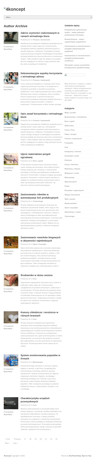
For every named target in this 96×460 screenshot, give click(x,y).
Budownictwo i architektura (76, 117)
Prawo (67, 186)
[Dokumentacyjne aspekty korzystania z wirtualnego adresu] (11, 79)
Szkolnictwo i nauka (73, 212)
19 (36, 439)
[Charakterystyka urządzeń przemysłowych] (11, 404)
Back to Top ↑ (87, 456)
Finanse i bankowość (41, 40)
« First (7, 439)
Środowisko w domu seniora (36, 275)
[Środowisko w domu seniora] (11, 281)
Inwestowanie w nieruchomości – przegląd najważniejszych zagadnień (78, 48)
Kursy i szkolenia (71, 164)
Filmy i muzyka (70, 134)
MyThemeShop (75, 456)
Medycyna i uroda (72, 173)
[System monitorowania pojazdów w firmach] (11, 361)
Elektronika (69, 126)
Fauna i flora (70, 130)
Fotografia (69, 143)
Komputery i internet (73, 151)
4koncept (7, 456)
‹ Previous (17, 439)
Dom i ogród (38, 161)
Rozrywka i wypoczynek (74, 190)
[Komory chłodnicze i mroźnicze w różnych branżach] (11, 318)
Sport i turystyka (39, 244)
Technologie (38, 201)
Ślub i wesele (70, 199)
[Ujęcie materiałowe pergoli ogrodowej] (11, 159)
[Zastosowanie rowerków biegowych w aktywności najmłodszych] (11, 243)
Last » (15, 443)
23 (56, 439)
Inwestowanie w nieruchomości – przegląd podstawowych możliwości (78, 58)
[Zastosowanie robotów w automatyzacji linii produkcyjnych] (11, 200)
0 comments (8, 47)
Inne (35, 279)
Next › (7, 443)
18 (30, 439)
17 (25, 439)
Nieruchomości (71, 182)
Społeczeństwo (71, 203)
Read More (8, 49)
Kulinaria (68, 160)
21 (46, 439)
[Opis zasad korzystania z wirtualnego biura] (11, 119)
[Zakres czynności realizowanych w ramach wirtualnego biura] (11, 38)
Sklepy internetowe (72, 195)
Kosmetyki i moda (72, 156)
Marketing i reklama (72, 169)
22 (51, 439)
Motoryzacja (38, 362)
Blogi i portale (70, 113)
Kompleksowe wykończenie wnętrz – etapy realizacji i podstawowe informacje (76, 32)
